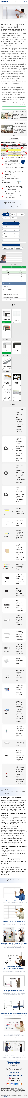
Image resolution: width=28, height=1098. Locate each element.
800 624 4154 (23, 117)
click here (3, 855)
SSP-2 (6, 755)
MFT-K (6, 524)
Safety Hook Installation (7, 838)
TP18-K (6, 451)
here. (9, 874)
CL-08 (6, 734)
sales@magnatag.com (18, 119)
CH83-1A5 (6, 536)
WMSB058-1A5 (5, 513)
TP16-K (6, 476)
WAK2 (6, 776)
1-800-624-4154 (15, 1073)
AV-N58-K (6, 637)
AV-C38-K (6, 623)
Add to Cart (18, 267)
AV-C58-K (6, 607)
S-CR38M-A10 (5, 569)
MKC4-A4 (6, 693)
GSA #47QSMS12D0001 (14, 1080)
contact (24, 115)
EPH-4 (6, 713)
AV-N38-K (6, 651)
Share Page (15, 138)
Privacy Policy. (4, 1096)
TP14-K (6, 497)
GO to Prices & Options (12, 108)
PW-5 (6, 746)
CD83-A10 (6, 553)
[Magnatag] (14, 1063)
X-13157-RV (6, 594)
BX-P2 (6, 664)
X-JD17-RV (6, 581)
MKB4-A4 (7, 677)
